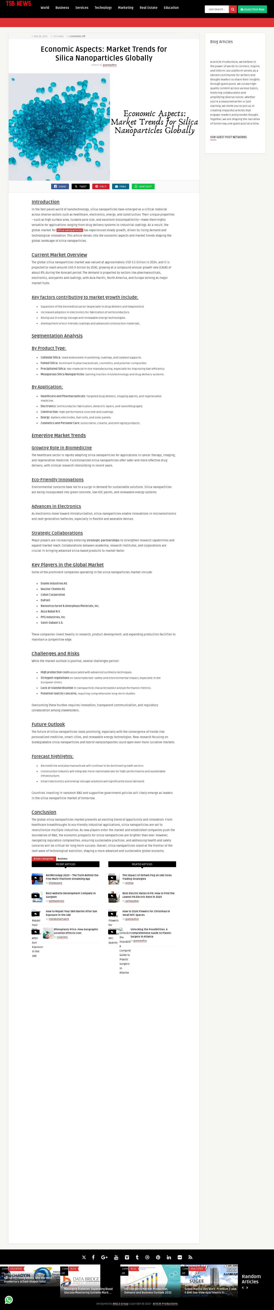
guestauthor (110, 65)
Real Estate (148, 8)
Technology (103, 8)
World (45, 8)
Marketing (125, 8)
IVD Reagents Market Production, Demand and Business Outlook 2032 (148, 1290)
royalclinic (62, 937)
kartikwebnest (56, 901)
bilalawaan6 (55, 883)
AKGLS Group (120, 1303)
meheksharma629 (59, 919)
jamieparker (132, 901)
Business (62, 8)
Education (171, 8)
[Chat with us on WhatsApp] (9, 1300)
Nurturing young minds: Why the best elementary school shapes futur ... (28, 1279)
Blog (73, 1268)
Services (81, 8)
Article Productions (165, 1303)
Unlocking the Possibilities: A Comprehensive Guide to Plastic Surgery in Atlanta (151, 933)
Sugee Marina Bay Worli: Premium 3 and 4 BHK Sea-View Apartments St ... (210, 1290)
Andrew (129, 883)
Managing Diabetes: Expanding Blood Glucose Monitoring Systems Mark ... (88, 1290)
